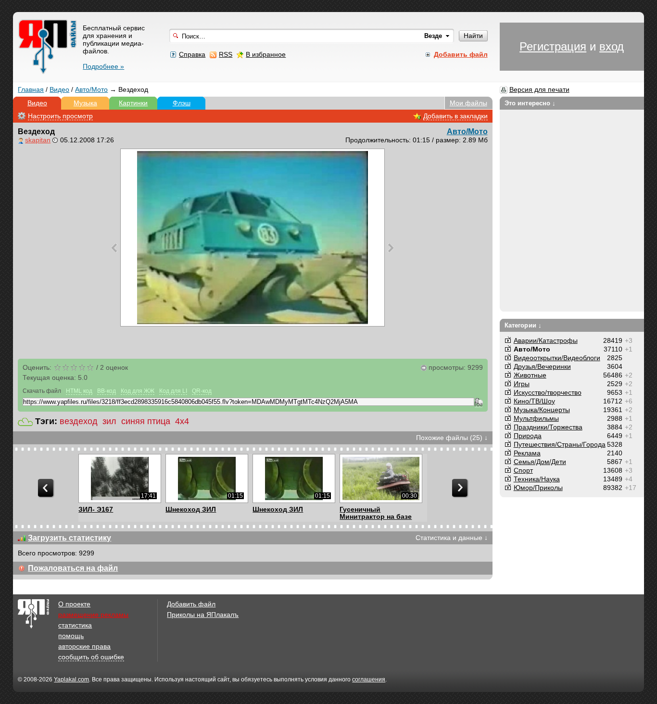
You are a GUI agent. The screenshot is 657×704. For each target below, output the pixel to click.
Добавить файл (191, 604)
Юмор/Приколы (538, 487)
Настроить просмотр (60, 116)
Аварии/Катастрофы (546, 340)
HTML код (79, 391)
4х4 (182, 421)
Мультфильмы (536, 418)
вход (611, 46)
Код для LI (173, 391)
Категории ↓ (523, 325)
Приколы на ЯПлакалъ (203, 614)
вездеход (79, 421)
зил (109, 421)
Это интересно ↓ (530, 103)
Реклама (527, 453)
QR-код (202, 391)
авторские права (84, 646)
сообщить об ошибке (91, 657)
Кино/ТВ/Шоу (534, 401)
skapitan (38, 140)
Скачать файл (42, 391)
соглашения (368, 679)
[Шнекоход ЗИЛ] (206, 478)
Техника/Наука (537, 479)
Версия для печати (539, 89)
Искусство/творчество (547, 392)
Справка (192, 54)
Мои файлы (468, 103)
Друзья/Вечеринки (542, 366)
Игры (522, 384)
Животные (530, 375)
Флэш (181, 103)
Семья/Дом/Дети (540, 461)
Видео (59, 89)
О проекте (74, 604)
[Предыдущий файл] (114, 248)
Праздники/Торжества (548, 427)
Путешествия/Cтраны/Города (560, 444)
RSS (225, 54)
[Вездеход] (252, 238)
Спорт (523, 470)
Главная (31, 89)
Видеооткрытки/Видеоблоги (557, 358)
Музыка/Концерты (542, 410)
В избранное (266, 54)
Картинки (133, 103)
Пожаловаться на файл (73, 568)
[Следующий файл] (391, 248)
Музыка (85, 103)
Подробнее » (103, 66)
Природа (528, 436)
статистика (75, 625)
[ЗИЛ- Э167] (119, 478)
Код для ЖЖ (137, 391)
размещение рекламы (93, 614)
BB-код (106, 391)
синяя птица (145, 421)
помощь (71, 636)
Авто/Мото (91, 89)
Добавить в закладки (455, 116)
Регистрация (552, 46)
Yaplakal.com (71, 679)
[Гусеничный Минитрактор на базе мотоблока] (381, 478)
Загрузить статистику (69, 538)
